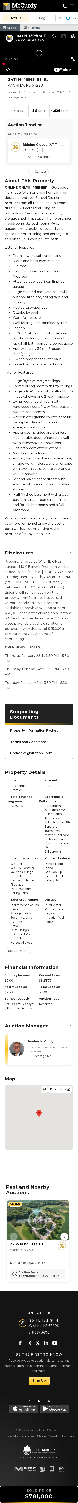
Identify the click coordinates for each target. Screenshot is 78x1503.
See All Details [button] (18, 951)
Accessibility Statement (61, 1436)
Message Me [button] (42, 1056)
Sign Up (39, 1380)
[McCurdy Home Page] (20, 6)
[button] (68, 18)
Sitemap (41, 1436)
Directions (58, 1089)
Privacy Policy (11, 1436)
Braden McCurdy (40, 1041)
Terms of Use (27, 1436)
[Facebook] (20, 1343)
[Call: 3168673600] (64, 6)
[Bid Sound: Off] (61, 18)
